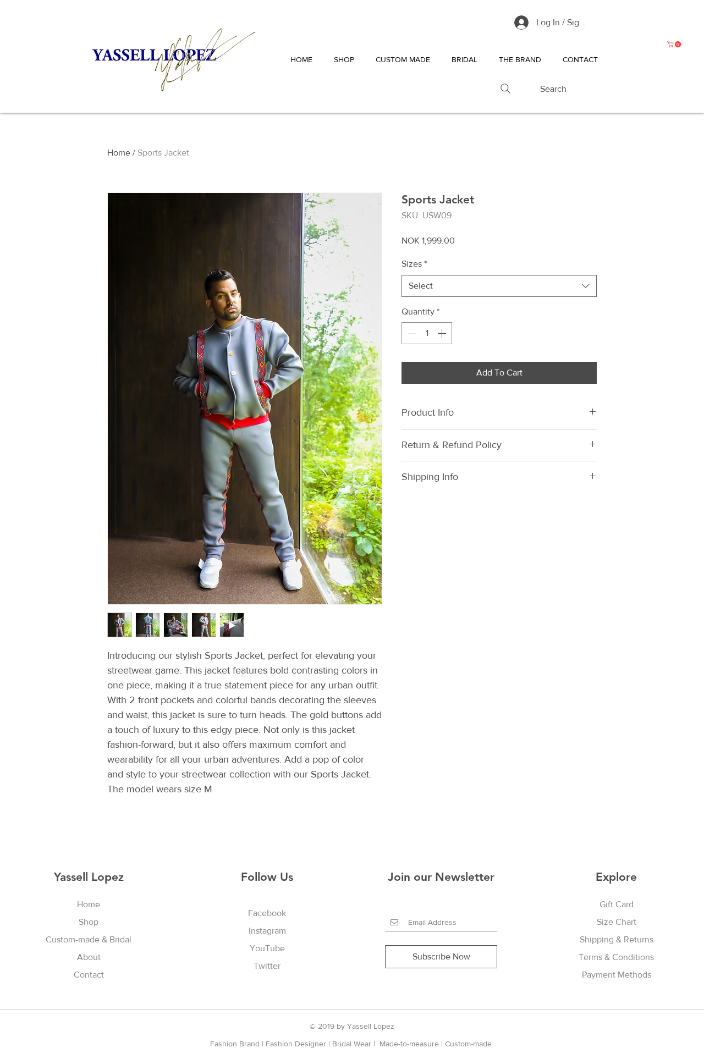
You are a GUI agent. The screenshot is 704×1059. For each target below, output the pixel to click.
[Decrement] (411, 333)
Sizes (414, 263)
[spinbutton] (427, 333)
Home (118, 152)
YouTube (267, 948)
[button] (675, 44)
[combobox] (499, 286)
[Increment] (442, 333)
